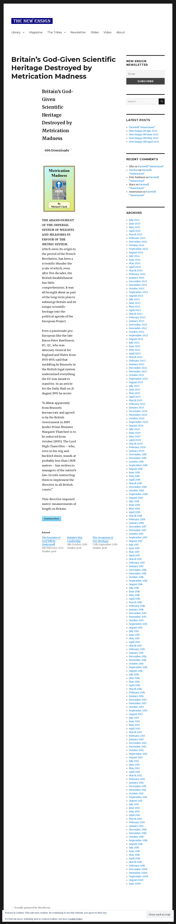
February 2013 (137, 735)
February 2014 (137, 692)
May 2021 (134, 393)
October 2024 (136, 245)
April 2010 (134, 858)
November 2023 (138, 285)
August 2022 (136, 339)
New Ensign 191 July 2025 (143, 130)
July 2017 (134, 544)
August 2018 (136, 497)
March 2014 (135, 689)
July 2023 (134, 299)
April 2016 (134, 598)
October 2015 (136, 620)
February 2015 (137, 649)
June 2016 (134, 591)
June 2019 (134, 472)
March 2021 (135, 400)
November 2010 (137, 833)
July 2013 (134, 717)
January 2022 (136, 364)
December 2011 (137, 786)
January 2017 (136, 566)
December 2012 (138, 743)
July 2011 (134, 804)
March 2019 (135, 483)
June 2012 (134, 764)
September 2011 (138, 797)
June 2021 (134, 389)
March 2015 (135, 645)
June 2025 (134, 223)
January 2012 (136, 782)
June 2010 (134, 851)
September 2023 (138, 292)
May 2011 (134, 811)
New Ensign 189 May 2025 (143, 138)
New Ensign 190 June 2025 (143, 134)
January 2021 (136, 407)
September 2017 (138, 537)
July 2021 (134, 386)
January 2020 (136, 450)
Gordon (133, 170)
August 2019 (135, 468)
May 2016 (134, 595)
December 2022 (138, 324)
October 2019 (136, 461)
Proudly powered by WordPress (32, 907)
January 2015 (136, 652)
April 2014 (134, 685)
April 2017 (134, 555)
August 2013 (136, 714)
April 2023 (135, 310)
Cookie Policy (75, 919)
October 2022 (136, 331)
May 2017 (134, 551)
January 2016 (136, 609)
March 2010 (135, 862)
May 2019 (134, 476)
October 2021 (136, 375)
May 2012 (134, 768)
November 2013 (137, 703)
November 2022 (138, 328)
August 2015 (135, 627)
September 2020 (138, 422)
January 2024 (136, 277)
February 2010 (137, 865)
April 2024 (135, 267)
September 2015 (138, 624)
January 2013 (136, 739)
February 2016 (137, 606)
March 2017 (135, 559)
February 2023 (137, 317)
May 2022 (134, 349)
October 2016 (136, 577)
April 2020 (135, 440)
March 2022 (135, 357)
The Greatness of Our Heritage (103, 539)
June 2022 (134, 346)
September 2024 (138, 248)
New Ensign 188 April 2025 (144, 141)
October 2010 (136, 836)
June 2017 (134, 548)
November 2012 (137, 746)
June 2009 (135, 883)
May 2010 (134, 854)
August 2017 (135, 541)
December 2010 (138, 829)
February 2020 (137, 447)
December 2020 (138, 411)
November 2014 (137, 660)
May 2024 (134, 263)
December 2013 (138, 699)
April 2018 (134, 512)
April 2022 (135, 353)
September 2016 (138, 580)
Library (16, 32)
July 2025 (134, 220)
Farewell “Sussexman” (142, 127)
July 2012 (134, 761)
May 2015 (134, 638)
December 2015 (137, 613)
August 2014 (136, 670)
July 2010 (134, 847)
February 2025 (137, 238)
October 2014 (136, 663)
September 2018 (138, 494)
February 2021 (137, 404)
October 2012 (136, 750)
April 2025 (135, 230)
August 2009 (136, 880)
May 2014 (134, 681)
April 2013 (134, 728)
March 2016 (135, 602)
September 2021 (138, 378)
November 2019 (137, 458)
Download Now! (51, 518)
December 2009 (138, 869)
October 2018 (136, 490)
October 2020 (136, 418)
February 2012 (137, 779)
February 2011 (137, 822)
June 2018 (134, 505)
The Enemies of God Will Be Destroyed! (51, 541)
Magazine (35, 32)
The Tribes (54, 32)
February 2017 (137, 562)
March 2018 (135, 515)
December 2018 (138, 487)
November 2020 (138, 414)
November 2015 (137, 616)
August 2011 (135, 800)
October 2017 (136, 533)
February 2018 (137, 519)
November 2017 (137, 530)
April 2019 (134, 479)
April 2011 (134, 815)
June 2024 (135, 259)
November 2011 (137, 789)
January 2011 (136, 826)
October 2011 (136, 793)
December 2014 (138, 656)
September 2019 (138, 465)
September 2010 (138, 840)
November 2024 (138, 241)
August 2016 (135, 584)
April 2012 (134, 771)
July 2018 (134, 501)
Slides (95, 32)
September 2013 (138, 710)
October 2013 (136, 707)
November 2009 (138, 872)
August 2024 (136, 252)
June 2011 (134, 808)
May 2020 (134, 436)
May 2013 (134, 725)
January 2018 (136, 523)
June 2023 (134, 303)
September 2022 (138, 335)
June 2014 (134, 678)
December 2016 (137, 569)
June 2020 (135, 432)
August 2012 (136, 757)
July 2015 (134, 631)
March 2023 (135, 313)
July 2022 (134, 342)
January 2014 (136, 696)
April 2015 (134, 642)
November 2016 (137, 573)
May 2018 (134, 508)
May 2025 (134, 227)
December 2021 (138, 368)
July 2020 (134, 429)
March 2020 (136, 443)
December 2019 (137, 454)
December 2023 (138, 281)
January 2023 (136, 321)
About (120, 32)
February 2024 (137, 274)
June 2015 (134, 634)
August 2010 (136, 844)
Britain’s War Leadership (74, 539)
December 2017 (137, 526)
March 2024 (136, 270)
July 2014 (134, 674)
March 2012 (135, 775)
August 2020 (136, 425)
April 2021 (134, 396)
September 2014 (138, 667)
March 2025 (135, 234)
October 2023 (136, 288)
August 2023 (136, 295)
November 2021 (138, 371)
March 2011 (135, 818)
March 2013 (135, 732)
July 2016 (134, 588)
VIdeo (107, 32)
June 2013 (134, 721)
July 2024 (134, 256)
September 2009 (138, 876)
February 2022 (137, 360)
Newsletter (78, 32)
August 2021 (136, 382)
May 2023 (134, 306)
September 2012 (138, 753)
